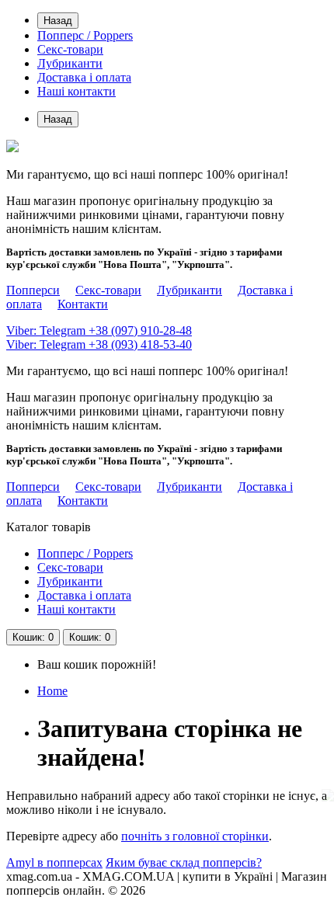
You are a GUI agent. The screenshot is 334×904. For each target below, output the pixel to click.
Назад (57, 20)
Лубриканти (70, 63)
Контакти (82, 304)
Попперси (33, 290)
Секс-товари (70, 49)
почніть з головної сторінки (195, 836)
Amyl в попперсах (54, 862)
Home (52, 690)
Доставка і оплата (84, 77)
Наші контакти (76, 91)
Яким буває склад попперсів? (184, 862)
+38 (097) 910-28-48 (99, 330)
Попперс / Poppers (85, 35)
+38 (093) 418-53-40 (99, 344)
